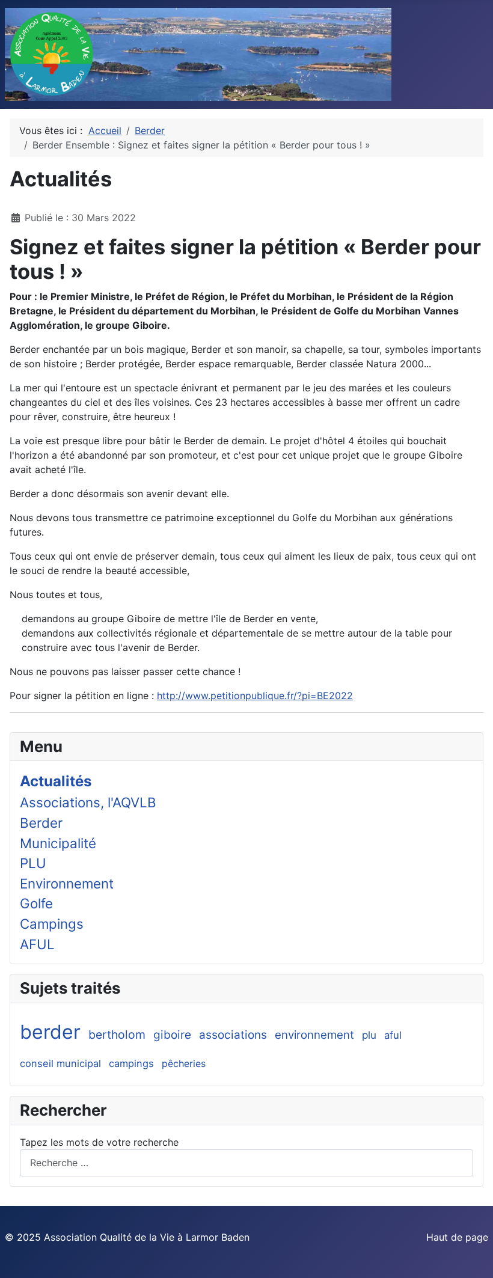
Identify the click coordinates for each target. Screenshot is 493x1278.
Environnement (67, 883)
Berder (41, 823)
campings (131, 1063)
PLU (33, 863)
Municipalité (58, 843)
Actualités (55, 781)
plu (369, 1035)
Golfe (36, 903)
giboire (172, 1035)
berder (50, 1032)
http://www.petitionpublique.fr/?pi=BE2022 (255, 695)
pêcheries (184, 1063)
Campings (52, 924)
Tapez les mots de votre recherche (99, 1142)
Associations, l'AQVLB (88, 802)
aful (393, 1035)
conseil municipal (60, 1063)
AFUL (37, 944)
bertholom (116, 1034)
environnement (314, 1035)
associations (233, 1035)
